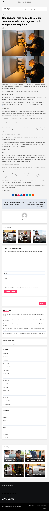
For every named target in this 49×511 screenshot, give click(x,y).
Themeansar (5, 508)
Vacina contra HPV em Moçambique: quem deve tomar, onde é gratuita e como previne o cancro (13, 461)
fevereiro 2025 (6, 394)
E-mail (5, 278)
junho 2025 (5, 380)
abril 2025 (5, 387)
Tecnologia (5, 437)
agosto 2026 (6, 353)
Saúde (4, 431)
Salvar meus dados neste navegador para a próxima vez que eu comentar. (21, 287)
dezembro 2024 (6, 400)
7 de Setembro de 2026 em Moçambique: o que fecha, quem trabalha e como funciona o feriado (13, 475)
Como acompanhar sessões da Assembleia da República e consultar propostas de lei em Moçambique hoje (35, 475)
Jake (7, 28)
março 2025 (6, 390)
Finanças (5, 420)
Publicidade (43, 505)
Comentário (7, 254)
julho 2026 (5, 356)
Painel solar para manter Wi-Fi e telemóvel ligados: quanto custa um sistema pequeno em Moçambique (35, 461)
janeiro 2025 (6, 397)
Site (5, 283)
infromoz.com (8, 499)
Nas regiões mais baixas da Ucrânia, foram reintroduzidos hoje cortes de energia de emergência (22, 21)
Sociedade (5, 434)
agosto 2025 (6, 373)
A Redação (37, 505)
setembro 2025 (6, 370)
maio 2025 (5, 383)
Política (4, 14)
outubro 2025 (6, 367)
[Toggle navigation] (3, 2)
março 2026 (6, 363)
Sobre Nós (31, 505)
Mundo (5, 424)
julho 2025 (5, 377)
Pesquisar (6, 299)
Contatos (44, 508)
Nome (5, 273)
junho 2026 (5, 360)
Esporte (5, 417)
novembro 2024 (7, 404)
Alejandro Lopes (10, 238)
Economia (5, 414)
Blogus (18, 506)
